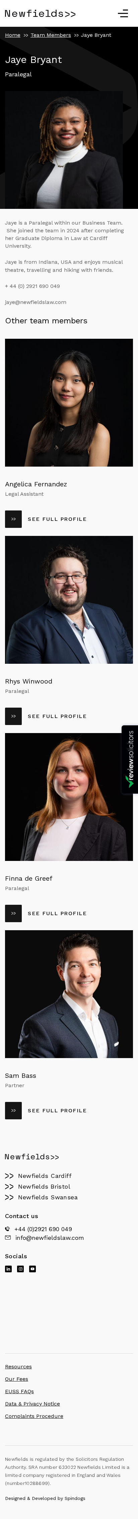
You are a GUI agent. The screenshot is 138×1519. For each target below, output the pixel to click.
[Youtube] (32, 1269)
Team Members (50, 35)
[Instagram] (20, 1269)
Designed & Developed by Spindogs (45, 1498)
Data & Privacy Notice (32, 1404)
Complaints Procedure (34, 1416)
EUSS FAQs (19, 1391)
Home (12, 35)
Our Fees (16, 1379)
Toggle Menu (123, 13)
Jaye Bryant (96, 35)
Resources (18, 1366)
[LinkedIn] (8, 1269)
